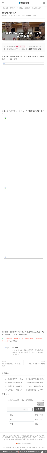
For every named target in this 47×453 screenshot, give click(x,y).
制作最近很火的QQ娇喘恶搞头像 (12, 365)
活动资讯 (20, 8)
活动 (41, 56)
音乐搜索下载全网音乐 (37, 364)
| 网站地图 (25, 447)
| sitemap (19, 447)
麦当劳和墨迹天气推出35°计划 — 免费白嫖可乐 (24, 383)
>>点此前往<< (13, 341)
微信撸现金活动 (9, 13)
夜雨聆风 (23, 3)
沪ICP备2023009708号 (24, 443)
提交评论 (39, 409)
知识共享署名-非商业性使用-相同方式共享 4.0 (26, 436)
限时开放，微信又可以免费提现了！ (20, 386)
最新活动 (27, 8)
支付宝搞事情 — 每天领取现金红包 (20, 379)
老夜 (16, 347)
